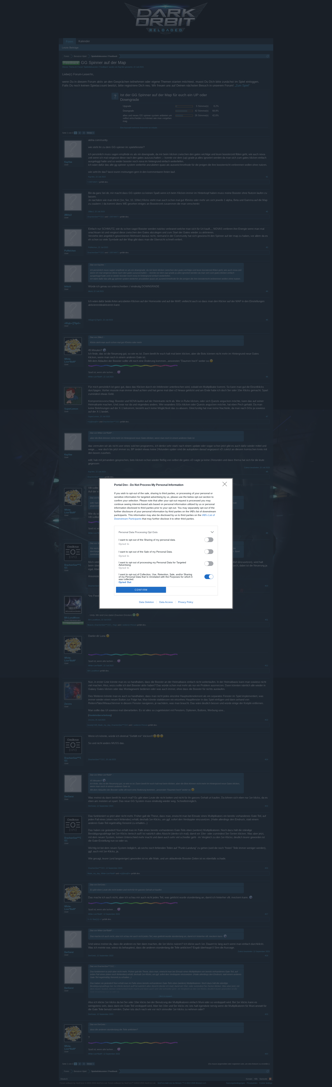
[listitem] (166, 532)
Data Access (166, 602)
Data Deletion (146, 602)
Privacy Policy (185, 602)
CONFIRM (141, 590)
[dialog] (166, 543)
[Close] (226, 485)
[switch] (208, 539)
